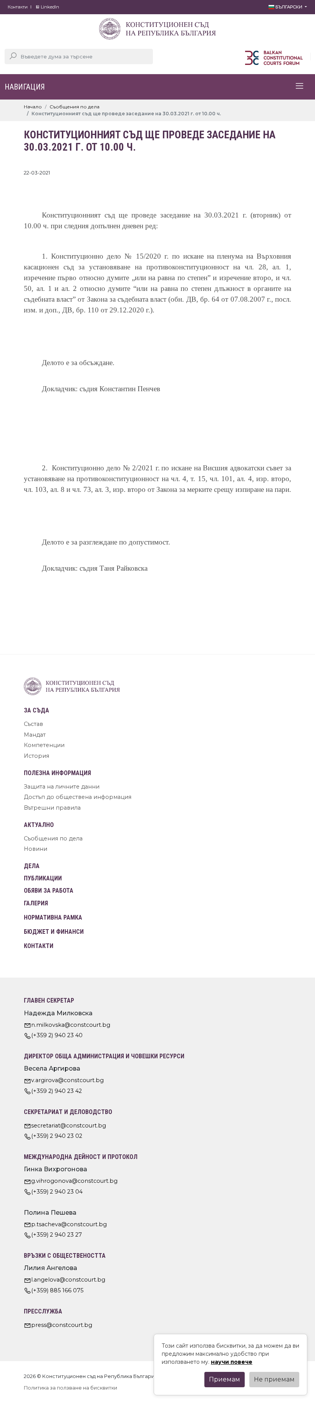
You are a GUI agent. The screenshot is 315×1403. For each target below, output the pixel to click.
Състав (33, 724)
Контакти (18, 7)
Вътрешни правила (52, 807)
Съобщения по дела (74, 107)
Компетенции (44, 745)
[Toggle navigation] (299, 87)
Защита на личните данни (61, 786)
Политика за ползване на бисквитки (70, 1388)
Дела (32, 866)
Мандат (35, 734)
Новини (35, 848)
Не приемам (274, 1379)
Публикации (43, 878)
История (36, 755)
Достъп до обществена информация (77, 797)
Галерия (36, 903)
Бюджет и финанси (54, 931)
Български (288, 7)
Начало (33, 107)
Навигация (25, 86)
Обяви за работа (48, 890)
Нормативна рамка (53, 917)
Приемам (224, 1379)
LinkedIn (49, 7)
